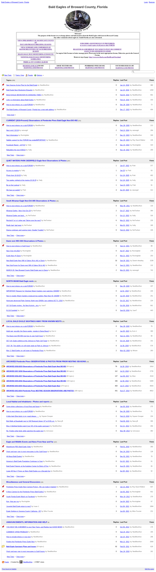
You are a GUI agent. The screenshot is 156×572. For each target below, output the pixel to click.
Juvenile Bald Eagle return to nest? (18, 506)
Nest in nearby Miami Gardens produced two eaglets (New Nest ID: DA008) (32, 296)
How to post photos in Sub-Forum (18, 246)
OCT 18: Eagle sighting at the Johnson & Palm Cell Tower (26, 341)
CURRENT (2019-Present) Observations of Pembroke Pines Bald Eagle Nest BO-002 (42, 120)
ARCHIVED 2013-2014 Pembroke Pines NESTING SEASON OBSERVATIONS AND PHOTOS (40, 391)
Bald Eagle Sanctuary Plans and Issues (21, 546)
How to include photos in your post (18, 537)
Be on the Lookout (12, 185)
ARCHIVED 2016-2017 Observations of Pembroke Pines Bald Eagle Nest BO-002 (36, 376)
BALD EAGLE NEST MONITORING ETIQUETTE (36, 54)
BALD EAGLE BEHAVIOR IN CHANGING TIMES (23, 95)
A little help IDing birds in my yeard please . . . (22, 416)
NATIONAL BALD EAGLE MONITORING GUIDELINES (36, 58)
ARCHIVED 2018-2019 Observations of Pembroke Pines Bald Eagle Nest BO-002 (36, 366)
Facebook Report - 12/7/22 (15, 145)
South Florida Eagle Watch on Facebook (20, 497)
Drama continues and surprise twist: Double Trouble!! (25, 230)
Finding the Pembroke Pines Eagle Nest (20, 542)
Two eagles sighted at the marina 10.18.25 (21, 180)
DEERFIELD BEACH (30, 66)
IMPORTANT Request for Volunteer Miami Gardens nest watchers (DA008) (32, 291)
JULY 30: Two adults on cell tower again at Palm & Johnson (27, 346)
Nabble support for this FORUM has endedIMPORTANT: (26, 140)
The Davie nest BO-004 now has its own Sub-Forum (24, 336)
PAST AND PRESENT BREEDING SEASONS (35, 44)
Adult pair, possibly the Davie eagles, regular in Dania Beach (27, 331)
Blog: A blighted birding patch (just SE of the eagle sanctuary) (28, 426)
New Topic (8, 75)
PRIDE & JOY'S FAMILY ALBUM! (35, 62)
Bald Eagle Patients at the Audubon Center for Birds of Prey (27, 466)
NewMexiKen (27, 562)
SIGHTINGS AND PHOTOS (33, 68)
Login (146, 2)
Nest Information (12, 135)
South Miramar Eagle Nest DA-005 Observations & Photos (31, 201)
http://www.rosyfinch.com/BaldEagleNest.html (105, 57)
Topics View (19, 75)
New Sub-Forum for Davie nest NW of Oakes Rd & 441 (25, 265)
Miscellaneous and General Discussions (23, 482)
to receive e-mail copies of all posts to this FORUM (97, 45)
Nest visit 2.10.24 (12, 130)
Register (152, 2)
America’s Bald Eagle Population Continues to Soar (24, 461)
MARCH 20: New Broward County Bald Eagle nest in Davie (27, 270)
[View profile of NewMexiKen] (21, 562)
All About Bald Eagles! (14, 456)
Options (39, 75)
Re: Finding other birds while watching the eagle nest (25, 431)
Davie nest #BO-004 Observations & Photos (24, 241)
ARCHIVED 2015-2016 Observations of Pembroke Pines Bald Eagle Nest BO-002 (36, 381)
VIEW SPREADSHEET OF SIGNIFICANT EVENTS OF (36, 41)
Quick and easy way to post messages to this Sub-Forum (26, 451)
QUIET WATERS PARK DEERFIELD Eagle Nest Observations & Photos (36, 161)
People (30, 75)
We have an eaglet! (13, 190)
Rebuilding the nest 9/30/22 (16, 150)
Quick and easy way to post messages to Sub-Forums (25, 551)
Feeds (7, 562)
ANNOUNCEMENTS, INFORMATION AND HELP (26, 522)
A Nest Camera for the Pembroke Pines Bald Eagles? (25, 492)
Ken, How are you (12, 501)
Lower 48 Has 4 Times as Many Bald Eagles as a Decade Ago (28, 471)
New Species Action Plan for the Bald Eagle (21, 85)
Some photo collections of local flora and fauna (22, 406)
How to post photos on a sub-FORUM (19, 105)
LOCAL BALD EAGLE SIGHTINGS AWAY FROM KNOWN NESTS (34, 321)
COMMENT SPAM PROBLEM (17, 532)
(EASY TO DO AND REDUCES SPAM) (97, 51)
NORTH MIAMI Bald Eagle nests (20, 281)
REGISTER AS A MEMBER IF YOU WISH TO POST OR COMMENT (97, 49)
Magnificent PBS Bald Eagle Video (18, 447)
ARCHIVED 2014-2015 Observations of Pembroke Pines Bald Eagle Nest (33, 386)
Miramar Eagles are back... (15, 215)
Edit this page (149, 569)
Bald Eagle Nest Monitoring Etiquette (19, 90)
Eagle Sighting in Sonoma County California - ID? (23, 511)
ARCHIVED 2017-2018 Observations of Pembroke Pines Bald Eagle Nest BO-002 (36, 371)
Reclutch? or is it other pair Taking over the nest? (23, 220)
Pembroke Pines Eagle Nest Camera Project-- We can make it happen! (31, 487)
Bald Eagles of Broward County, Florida (15, 2)
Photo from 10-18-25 (13, 175)
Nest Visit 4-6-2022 (13, 251)
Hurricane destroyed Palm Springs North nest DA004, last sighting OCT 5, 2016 (34, 301)
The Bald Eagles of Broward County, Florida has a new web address (30, 109)
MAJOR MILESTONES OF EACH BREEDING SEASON (35, 50)
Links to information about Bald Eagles (20, 100)
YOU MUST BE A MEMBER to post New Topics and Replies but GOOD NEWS (34, 527)
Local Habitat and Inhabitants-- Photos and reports (27, 402)
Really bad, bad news (13, 225)
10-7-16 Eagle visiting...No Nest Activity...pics (22, 305)
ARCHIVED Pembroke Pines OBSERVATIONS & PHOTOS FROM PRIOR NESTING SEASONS (46, 361)
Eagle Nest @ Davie (13, 256)
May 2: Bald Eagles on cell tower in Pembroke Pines (25, 351)
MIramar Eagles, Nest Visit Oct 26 (18, 211)
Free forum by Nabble (9, 569)
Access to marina (12, 170)
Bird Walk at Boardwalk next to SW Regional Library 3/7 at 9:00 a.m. (30, 421)
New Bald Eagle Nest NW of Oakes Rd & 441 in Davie (25, 261)
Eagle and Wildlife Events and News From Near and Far (29, 442)
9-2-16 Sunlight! (11, 310)
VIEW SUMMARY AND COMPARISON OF (36, 47)
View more (10, 115)
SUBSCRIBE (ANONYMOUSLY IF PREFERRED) (97, 43)
